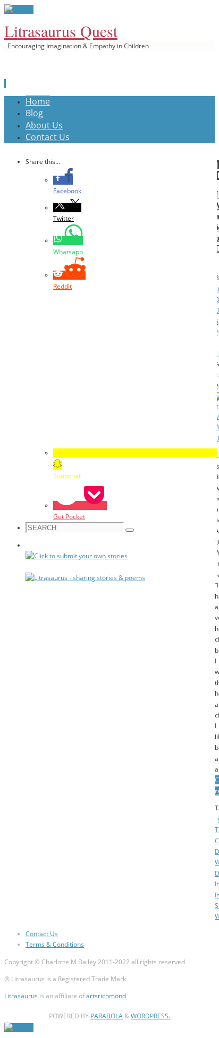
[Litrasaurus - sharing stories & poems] (85, 577)
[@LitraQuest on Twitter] (18, 9)
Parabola (106, 1015)
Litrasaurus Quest (60, 30)
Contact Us (42, 933)
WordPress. (150, 1015)
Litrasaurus (21, 995)
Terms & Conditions (55, 944)
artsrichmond (106, 995)
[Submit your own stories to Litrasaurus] (77, 555)
